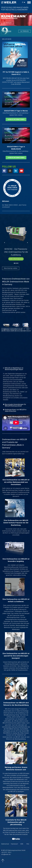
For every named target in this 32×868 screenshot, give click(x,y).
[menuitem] (24, 2)
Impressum (14, 844)
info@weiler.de (6, 854)
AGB (21, 844)
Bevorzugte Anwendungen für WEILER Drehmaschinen (15, 405)
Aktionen (5, 201)
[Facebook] (4, 171)
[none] (24, 2)
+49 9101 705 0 (6, 852)
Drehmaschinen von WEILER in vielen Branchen (15, 410)
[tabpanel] (16, 239)
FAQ (27, 844)
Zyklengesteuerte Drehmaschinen (8, 329)
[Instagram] (10, 171)
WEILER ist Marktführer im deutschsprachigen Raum (14, 368)
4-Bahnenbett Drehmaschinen (18, 329)
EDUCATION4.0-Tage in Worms (16, 111)
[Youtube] (21, 171)
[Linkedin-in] (16, 171)
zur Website (7, 23)
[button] (16, 368)
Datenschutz (5, 844)
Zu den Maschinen (16, 256)
